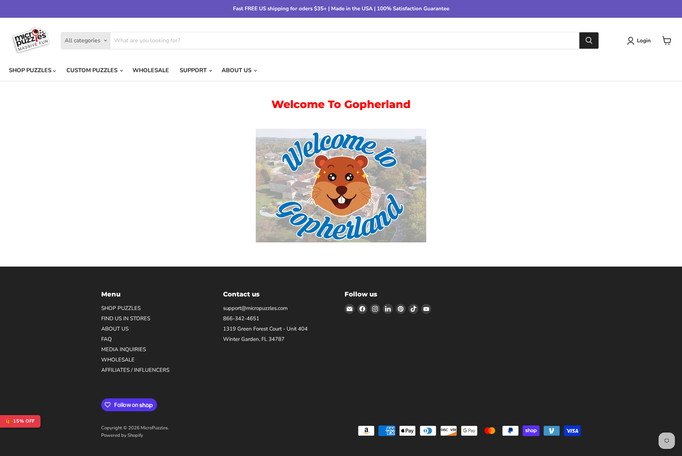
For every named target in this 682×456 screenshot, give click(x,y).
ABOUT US (237, 70)
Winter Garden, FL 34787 (254, 339)
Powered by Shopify (122, 435)
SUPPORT (194, 70)
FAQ (106, 339)
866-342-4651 (241, 318)
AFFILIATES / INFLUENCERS (135, 370)
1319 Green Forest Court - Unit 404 (265, 328)
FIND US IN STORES (125, 318)
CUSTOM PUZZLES (92, 70)
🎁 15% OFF (20, 421)
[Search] (589, 40)
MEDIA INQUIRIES (123, 349)
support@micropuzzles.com (255, 308)
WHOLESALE (150, 70)
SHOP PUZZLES (31, 70)
